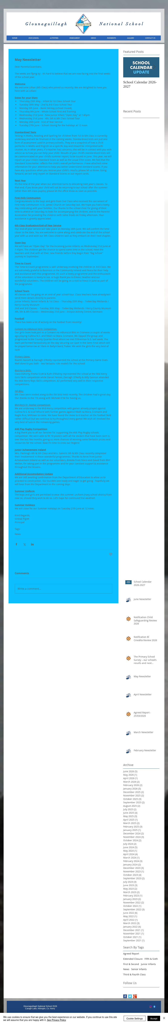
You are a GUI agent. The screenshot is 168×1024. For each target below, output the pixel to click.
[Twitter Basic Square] (130, 996)
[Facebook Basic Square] (125, 996)
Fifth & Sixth (151, 958)
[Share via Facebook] (16, 544)
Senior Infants (139, 969)
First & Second (131, 964)
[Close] (164, 1018)
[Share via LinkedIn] (32, 544)
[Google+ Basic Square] (135, 996)
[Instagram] (150, 1006)
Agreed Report (131, 953)
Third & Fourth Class (134, 974)
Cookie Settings (134, 1018)
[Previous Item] (128, 67)
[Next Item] (154, 67)
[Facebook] (154, 1006)
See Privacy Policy (56, 1020)
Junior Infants (148, 964)
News (18, 534)
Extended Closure (133, 958)
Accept (153, 1018)
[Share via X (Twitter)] (24, 544)
